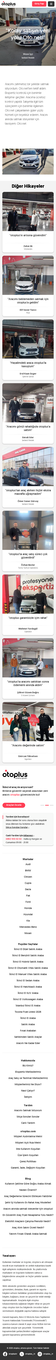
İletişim (28, 1097)
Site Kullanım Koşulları (28, 1149)
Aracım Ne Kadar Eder (28, 1043)
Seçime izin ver (28, 736)
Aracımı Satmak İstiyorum (28, 1110)
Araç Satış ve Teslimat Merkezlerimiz (28, 1078)
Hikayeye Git (28, 211)
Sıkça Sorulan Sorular (17, 827)
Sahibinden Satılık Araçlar (28, 1037)
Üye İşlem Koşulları (28, 1155)
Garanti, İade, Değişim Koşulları (28, 1167)
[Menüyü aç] (51, 4)
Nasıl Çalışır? (28, 1090)
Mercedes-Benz (28, 927)
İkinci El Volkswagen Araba (28, 999)
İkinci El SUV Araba (28, 993)
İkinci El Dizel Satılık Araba (28, 949)
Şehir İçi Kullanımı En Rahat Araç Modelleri (28, 1202)
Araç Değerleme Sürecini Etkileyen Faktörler (28, 1196)
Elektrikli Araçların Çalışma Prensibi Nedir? (28, 1221)
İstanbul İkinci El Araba (28, 1005)
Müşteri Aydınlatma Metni (28, 1136)
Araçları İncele (13, 805)
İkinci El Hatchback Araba (28, 986)
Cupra (28, 883)
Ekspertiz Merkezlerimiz (28, 1071)
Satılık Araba (28, 1024)
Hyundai (28, 914)
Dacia (28, 889)
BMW (28, 870)
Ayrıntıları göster (37, 716)
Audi (28, 864)
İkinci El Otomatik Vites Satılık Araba (28, 968)
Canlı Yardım (28, 1123)
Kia (28, 920)
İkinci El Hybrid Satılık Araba (28, 961)
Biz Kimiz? (28, 1065)
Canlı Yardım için (19, 836)
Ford (28, 901)
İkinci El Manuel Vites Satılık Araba (28, 974)
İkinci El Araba (28, 1018)
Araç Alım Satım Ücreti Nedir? (28, 1227)
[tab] (42, 805)
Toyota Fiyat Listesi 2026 (28, 1011)
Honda (28, 908)
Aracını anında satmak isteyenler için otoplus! (28, 1208)
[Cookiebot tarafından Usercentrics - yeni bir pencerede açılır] (39, 621)
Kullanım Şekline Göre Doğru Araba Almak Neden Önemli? (28, 1187)
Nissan (28, 933)
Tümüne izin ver (28, 726)
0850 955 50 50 (14, 839)
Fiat (28, 895)
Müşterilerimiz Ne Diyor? (28, 1084)
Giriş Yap (39, 4)
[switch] (48, 684)
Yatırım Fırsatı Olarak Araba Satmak (28, 1233)
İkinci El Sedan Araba (28, 980)
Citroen (28, 876)
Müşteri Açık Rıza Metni (28, 1142)
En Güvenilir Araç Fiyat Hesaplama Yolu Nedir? (28, 1215)
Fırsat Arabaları (28, 1030)
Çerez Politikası (28, 1161)
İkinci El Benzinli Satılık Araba (28, 955)
